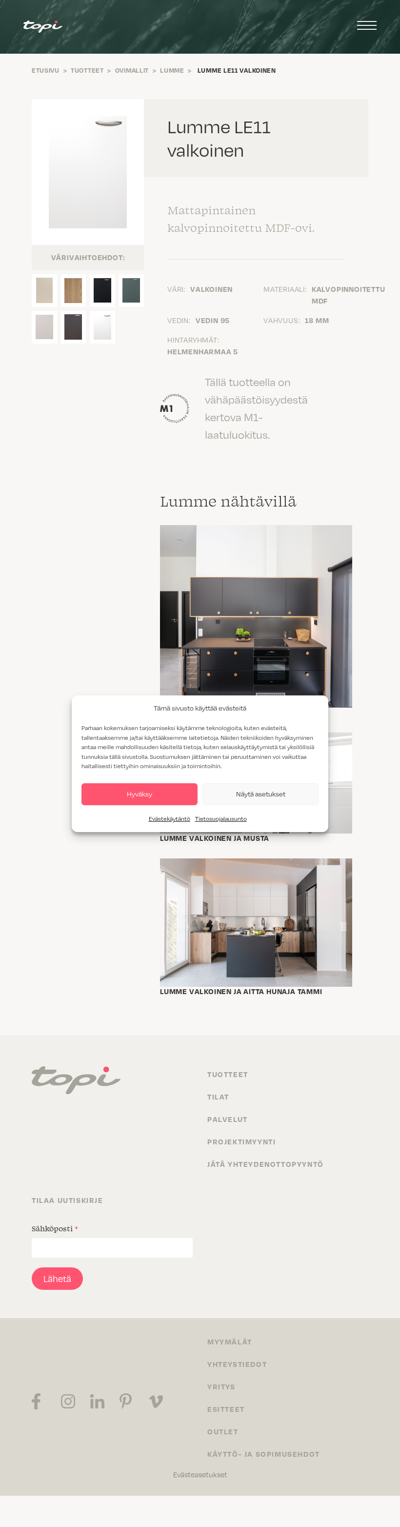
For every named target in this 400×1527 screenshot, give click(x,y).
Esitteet (226, 1409)
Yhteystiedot (237, 1364)
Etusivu (46, 70)
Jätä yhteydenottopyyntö (265, 1164)
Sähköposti (55, 1228)
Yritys (221, 1386)
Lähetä (57, 1278)
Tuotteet (87, 70)
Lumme (172, 70)
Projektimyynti (241, 1141)
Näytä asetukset (260, 794)
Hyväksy (139, 794)
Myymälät (229, 1341)
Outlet (223, 1431)
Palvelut (227, 1119)
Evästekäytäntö (169, 818)
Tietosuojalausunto (221, 818)
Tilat (218, 1096)
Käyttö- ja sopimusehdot (263, 1453)
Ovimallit (132, 70)
